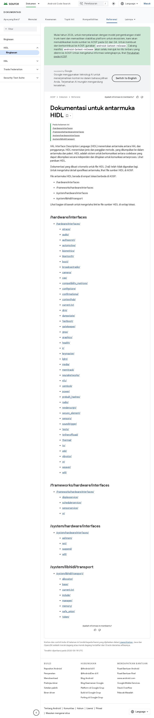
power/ (66, 391)
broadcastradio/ (71, 267)
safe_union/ (68, 611)
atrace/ (66, 229)
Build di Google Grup (91, 692)
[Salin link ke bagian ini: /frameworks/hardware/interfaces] (112, 485)
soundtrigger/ (69, 423)
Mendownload (51, 678)
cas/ (64, 277)
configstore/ (69, 288)
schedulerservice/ (71, 502)
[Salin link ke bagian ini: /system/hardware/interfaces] (103, 526)
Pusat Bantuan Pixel (126, 673)
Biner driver (49, 692)
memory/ (67, 606)
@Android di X (88, 668)
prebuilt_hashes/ (71, 396)
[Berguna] (137, 97)
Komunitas (69, 708)
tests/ (65, 429)
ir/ (63, 348)
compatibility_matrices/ (75, 283)
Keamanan (50, 19)
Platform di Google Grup (92, 687)
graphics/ (67, 337)
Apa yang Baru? (12, 19)
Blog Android (87, 678)
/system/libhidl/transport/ (69, 573)
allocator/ (67, 579)
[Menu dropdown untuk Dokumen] (40, 3)
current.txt (68, 304)
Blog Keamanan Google (92, 683)
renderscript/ (69, 407)
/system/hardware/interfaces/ (72, 532)
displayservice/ (70, 497)
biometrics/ (68, 250)
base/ (65, 584)
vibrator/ (67, 456)
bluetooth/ (68, 256)
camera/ (66, 272)
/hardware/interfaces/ (68, 223)
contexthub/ (69, 299)
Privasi (99, 708)
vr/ (63, 461)
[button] (18, 47)
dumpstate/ (68, 315)
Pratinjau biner (51, 683)
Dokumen (31, 3)
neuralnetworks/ (71, 375)
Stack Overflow (124, 687)
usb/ (64, 451)
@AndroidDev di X (89, 673)
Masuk (147, 3)
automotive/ (69, 245)
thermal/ (66, 440)
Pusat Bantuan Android (128, 668)
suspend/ (67, 548)
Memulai (32, 19)
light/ (65, 359)
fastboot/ (67, 321)
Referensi (111, 19)
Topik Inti (69, 19)
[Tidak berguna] (142, 97)
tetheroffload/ (70, 434)
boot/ (65, 261)
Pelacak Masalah (125, 692)
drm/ (64, 310)
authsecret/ (68, 240)
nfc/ (64, 380)
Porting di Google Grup (92, 697)
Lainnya (129, 19)
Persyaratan (49, 673)
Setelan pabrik (51, 687)
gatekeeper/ (68, 326)
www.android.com (126, 678)
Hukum (80, 708)
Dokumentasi (12, 12)
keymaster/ (68, 353)
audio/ (65, 234)
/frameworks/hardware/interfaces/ (75, 491)
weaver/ (66, 467)
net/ (64, 543)
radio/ (65, 402)
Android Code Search (59, 3)
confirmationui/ (70, 294)
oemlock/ (67, 386)
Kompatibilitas (90, 19)
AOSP (52, 97)
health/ (66, 342)
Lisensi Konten (126, 642)
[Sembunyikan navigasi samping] (36, 713)
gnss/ (65, 332)
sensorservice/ (70, 508)
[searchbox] (20, 29)
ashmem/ (67, 538)
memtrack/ (68, 369)
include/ (66, 595)
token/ (65, 616)
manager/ (67, 600)
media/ (65, 364)
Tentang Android (52, 708)
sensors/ (67, 418)
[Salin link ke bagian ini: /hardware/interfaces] (90, 217)
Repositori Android (53, 668)
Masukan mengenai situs (58, 713)
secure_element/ (71, 413)
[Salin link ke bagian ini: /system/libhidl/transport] (96, 567)
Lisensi (89, 708)
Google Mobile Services (128, 683)
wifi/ (64, 472)
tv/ (63, 445)
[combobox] (93, 3)
